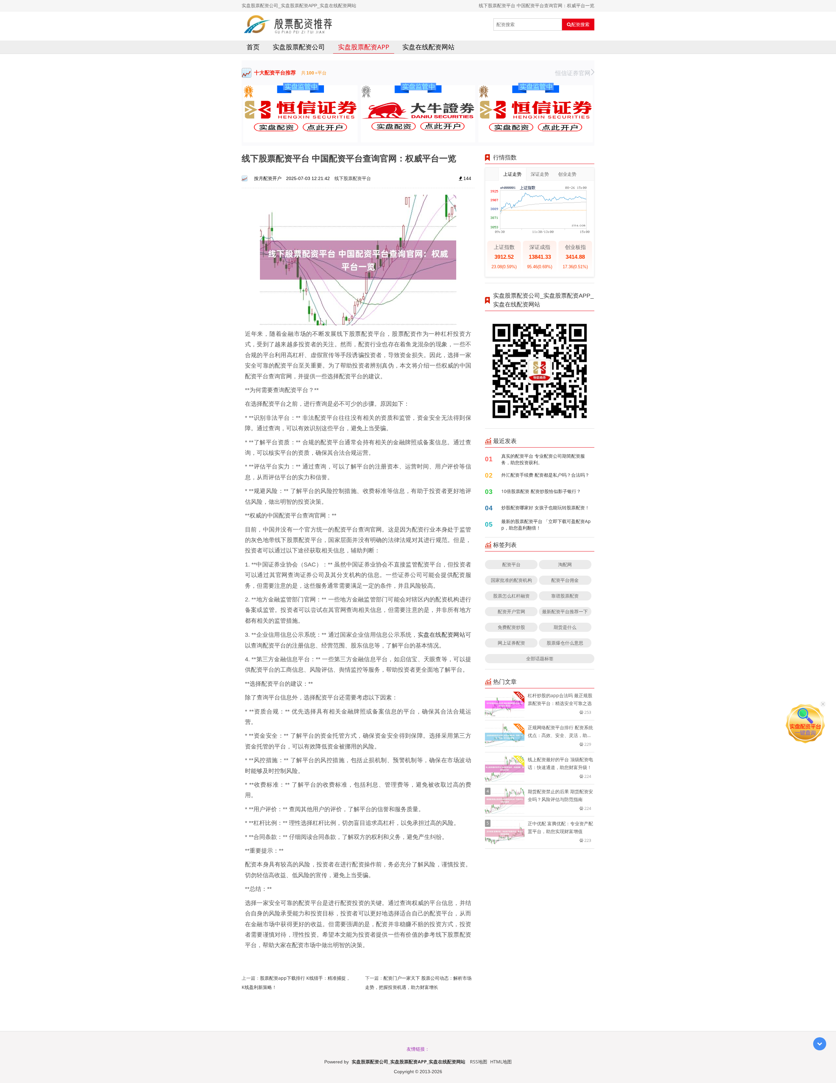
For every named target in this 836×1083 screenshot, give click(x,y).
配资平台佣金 (565, 580)
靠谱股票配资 (565, 596)
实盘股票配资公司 (299, 46)
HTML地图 (501, 1061)
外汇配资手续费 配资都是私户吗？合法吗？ (545, 475)
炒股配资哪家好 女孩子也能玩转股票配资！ (545, 507)
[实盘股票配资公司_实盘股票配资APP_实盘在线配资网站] (288, 24)
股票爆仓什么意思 (565, 643)
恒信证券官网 (572, 73)
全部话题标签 (540, 658)
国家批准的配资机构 (511, 580)
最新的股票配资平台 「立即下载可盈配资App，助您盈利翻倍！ (546, 524)
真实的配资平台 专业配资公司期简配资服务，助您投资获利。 (543, 459)
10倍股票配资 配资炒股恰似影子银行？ (541, 491)
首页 (253, 46)
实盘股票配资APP (363, 46)
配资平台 (511, 564)
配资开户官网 (511, 611)
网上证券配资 (511, 643)
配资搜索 (580, 24)
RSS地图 (478, 1061)
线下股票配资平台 (352, 178)
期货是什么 (565, 627)
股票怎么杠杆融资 (511, 596)
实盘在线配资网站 (428, 46)
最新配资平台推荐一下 (565, 611)
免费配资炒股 (511, 627)
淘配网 (565, 564)
